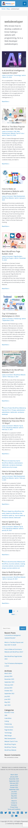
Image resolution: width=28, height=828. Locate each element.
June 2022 (7, 699)
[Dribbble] (12, 815)
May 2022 (7, 702)
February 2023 (9, 685)
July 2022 (7, 696)
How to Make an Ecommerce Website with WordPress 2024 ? (13, 191)
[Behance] (13, 812)
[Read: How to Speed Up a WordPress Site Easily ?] (14, 514)
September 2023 (9, 682)
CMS (15, 131)
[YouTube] (16, 815)
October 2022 (8, 690)
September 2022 (9, 693)
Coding (7, 721)
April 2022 (7, 705)
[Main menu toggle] (24, 3)
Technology (17, 75)
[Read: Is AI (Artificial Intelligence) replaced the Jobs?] (14, 59)
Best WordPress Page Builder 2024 (11, 252)
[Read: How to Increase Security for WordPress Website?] (14, 464)
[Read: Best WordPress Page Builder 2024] (14, 240)
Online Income (9, 727)
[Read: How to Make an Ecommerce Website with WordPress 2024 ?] (14, 177)
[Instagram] (9, 812)
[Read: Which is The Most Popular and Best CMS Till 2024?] (14, 115)
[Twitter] (5, 812)
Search (23, 628)
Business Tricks (9, 712)
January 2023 (8, 688)
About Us (14, 801)
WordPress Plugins (7, 258)
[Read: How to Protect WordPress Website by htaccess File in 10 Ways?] (14, 411)
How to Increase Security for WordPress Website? (12, 472)
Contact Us (14, 803)
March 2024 (8, 673)
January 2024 (8, 676)
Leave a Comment (7, 75)
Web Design (8, 735)
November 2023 (9, 679)
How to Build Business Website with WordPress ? (13, 573)
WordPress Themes (10, 747)
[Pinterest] (21, 812)
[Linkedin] (17, 812)
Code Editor (8, 718)
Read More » (5, 101)
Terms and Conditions (14, 809)
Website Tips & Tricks (17, 133)
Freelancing (17, 318)
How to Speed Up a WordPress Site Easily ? (11, 522)
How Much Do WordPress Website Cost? (13, 371)
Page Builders (18, 256)
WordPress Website (8, 198)
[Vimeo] (25, 812)
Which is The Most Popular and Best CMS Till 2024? (13, 127)
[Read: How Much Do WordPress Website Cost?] (14, 358)
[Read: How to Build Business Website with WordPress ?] (14, 565)
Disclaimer (14, 805)
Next (14, 614)
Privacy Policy (14, 807)
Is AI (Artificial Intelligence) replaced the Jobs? (13, 71)
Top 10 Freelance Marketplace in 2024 (11, 314)
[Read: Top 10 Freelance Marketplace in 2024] (14, 302)
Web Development (19, 196)
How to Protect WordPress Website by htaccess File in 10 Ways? (13, 421)
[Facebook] (1, 812)
